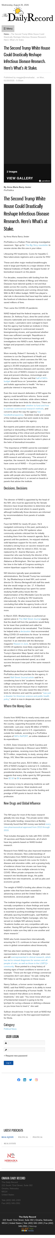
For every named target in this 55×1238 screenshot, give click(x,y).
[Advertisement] (24, 1105)
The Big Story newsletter (36, 245)
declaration (25, 631)
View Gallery (20, 178)
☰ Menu (8, 28)
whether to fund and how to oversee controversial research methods (26, 407)
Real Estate (9, 1137)
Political (23, 1137)
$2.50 (11, 778)
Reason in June (20, 644)
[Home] (27, 23)
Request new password (16, 1055)
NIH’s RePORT (21, 736)
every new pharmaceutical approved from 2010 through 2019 (27, 827)
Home (6, 34)
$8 (18, 778)
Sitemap (33, 1226)
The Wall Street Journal (30, 619)
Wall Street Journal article (22, 677)
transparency (17, 415)
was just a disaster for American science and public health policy (27, 696)
